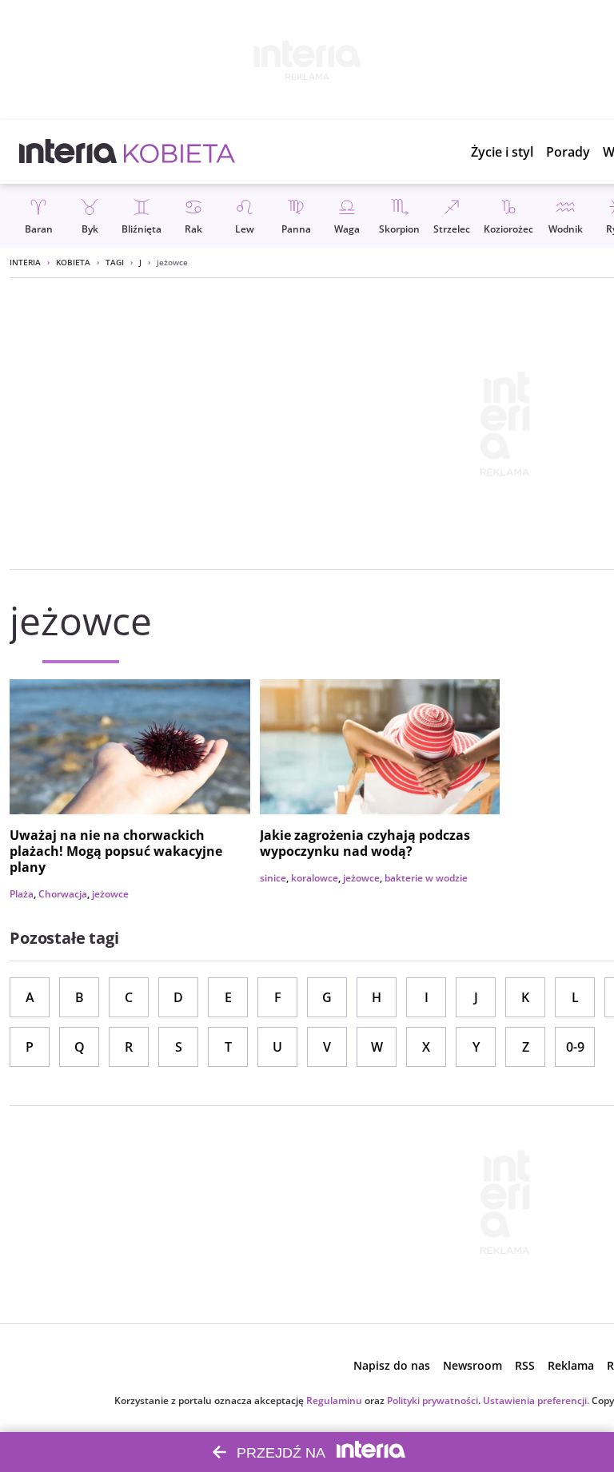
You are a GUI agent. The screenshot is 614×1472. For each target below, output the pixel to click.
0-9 (575, 1047)
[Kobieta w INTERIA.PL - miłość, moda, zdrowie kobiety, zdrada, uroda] (179, 152)
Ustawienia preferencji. (536, 1400)
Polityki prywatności (432, 1400)
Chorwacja (62, 894)
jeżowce (110, 894)
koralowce (314, 878)
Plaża (22, 894)
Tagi (115, 262)
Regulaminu (334, 1400)
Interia (25, 262)
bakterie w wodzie (426, 878)
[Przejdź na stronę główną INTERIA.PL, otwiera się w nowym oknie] (68, 152)
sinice (273, 878)
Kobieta (73, 262)
